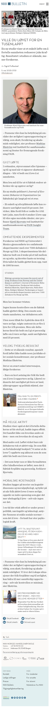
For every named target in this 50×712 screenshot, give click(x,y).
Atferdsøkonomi (7, 73)
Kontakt (6, 674)
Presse (5, 681)
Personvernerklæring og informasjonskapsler (18, 652)
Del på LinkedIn (12, 622)
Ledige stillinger (9, 677)
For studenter (32, 674)
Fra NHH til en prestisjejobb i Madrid (29, 397)
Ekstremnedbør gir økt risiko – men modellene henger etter (30, 596)
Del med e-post (29, 622)
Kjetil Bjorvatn (18, 221)
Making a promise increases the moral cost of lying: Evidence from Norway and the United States (24, 280)
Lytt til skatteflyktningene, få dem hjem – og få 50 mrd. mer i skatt (30, 532)
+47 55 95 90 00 (17, 646)
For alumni (30, 681)
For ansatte (31, 677)
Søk (44, 636)
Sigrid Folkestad (11, 66)
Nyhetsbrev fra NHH (34, 685)
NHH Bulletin (8, 685)
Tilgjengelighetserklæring (13, 688)
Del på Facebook (13, 618)
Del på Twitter (30, 618)
